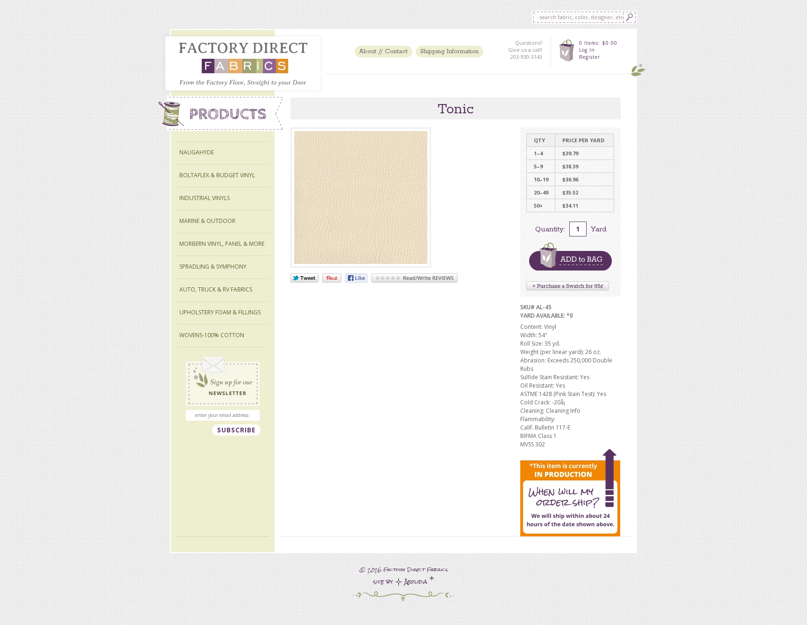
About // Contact (383, 52)
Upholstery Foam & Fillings (220, 312)
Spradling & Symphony (213, 267)
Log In (587, 50)
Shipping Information (449, 52)
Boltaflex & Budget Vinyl (217, 175)
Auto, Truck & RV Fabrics (215, 289)
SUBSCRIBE (236, 430)
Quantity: (550, 229)
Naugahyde (196, 152)
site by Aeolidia (401, 582)
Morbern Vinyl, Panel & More (221, 244)
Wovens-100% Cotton (211, 335)
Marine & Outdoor (207, 221)
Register (589, 57)
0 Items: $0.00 (598, 43)
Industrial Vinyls (204, 198)
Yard (598, 229)
